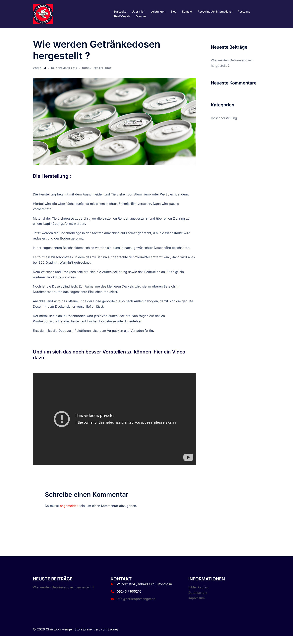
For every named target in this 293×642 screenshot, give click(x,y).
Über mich (138, 11)
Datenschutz (197, 593)
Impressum (196, 598)
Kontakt (187, 11)
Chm (43, 68)
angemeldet (69, 506)
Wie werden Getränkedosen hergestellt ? (63, 587)
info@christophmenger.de (136, 599)
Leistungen (158, 11)
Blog (174, 11)
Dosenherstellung (96, 68)
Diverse (141, 16)
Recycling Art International (215, 11)
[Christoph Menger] (43, 14)
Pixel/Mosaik (121, 16)
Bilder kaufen (198, 587)
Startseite (119, 11)
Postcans (244, 11)
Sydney (113, 629)
